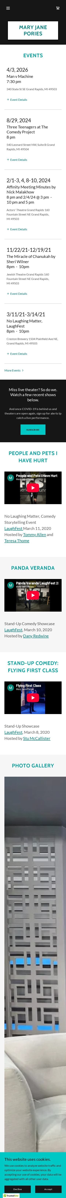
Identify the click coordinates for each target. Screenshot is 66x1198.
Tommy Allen (34, 534)
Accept (48, 1189)
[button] (8, 8)
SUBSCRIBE (33, 429)
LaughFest (13, 528)
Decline (17, 1189)
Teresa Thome (16, 540)
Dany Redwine (36, 635)
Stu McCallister (36, 738)
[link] (58, 8)
